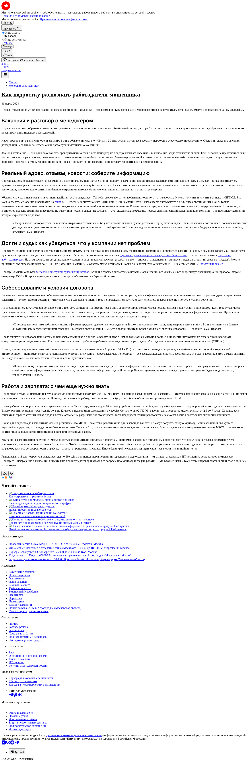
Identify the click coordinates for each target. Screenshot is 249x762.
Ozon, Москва (88, 551)
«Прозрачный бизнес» (210, 263)
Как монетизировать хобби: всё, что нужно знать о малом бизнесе (50, 522)
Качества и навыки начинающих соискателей (37, 516)
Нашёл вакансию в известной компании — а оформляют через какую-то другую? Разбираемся (68, 529)
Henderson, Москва (91, 543)
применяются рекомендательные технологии (74, 735)
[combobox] (17, 751)
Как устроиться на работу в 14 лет (30, 496)
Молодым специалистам (24, 85)
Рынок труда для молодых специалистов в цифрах (40, 503)
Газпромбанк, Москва (116, 547)
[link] (7, 55)
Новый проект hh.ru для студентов (30, 509)
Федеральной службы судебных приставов (62, 271)
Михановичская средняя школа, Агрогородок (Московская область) (89, 555)
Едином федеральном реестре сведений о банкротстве (153, 255)
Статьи (13, 82)
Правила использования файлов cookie (64, 19)
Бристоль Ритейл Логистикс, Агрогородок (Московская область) (104, 559)
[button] (5, 63)
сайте (58, 201)
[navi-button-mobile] (5, 75)
